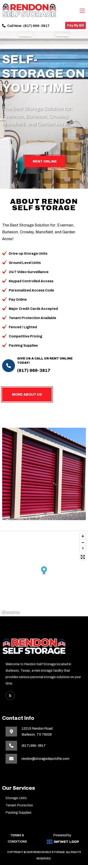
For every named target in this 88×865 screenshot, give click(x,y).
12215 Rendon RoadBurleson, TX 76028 (37, 731)
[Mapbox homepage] (10, 612)
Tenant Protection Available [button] (32, 318)
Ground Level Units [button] (25, 263)
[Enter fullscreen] (83, 557)
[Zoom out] (83, 542)
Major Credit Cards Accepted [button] (33, 309)
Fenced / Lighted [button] (23, 327)
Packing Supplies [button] (23, 345)
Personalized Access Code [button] (31, 290)
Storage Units (16, 798)
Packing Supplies (18, 812)
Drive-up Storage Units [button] (28, 253)
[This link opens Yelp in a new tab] (10, 695)
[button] (44, 570)
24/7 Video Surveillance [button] (28, 272)
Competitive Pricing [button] (25, 336)
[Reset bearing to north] (83, 549)
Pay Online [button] (18, 299)
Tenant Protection (19, 805)
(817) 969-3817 (36, 26)
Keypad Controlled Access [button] (31, 281)
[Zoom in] (83, 536)
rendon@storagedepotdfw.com (45, 758)
